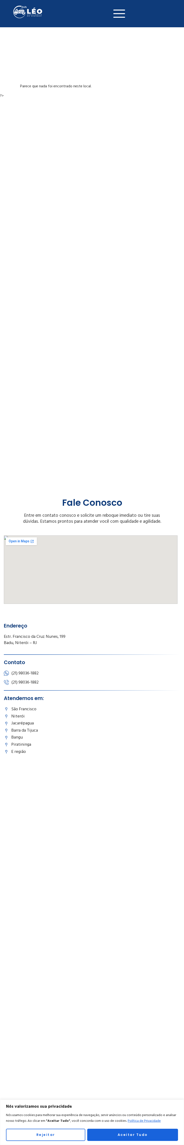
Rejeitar (45, 1134)
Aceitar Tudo (133, 1134)
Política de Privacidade (144, 1121)
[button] (119, 13)
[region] (92, 1122)
